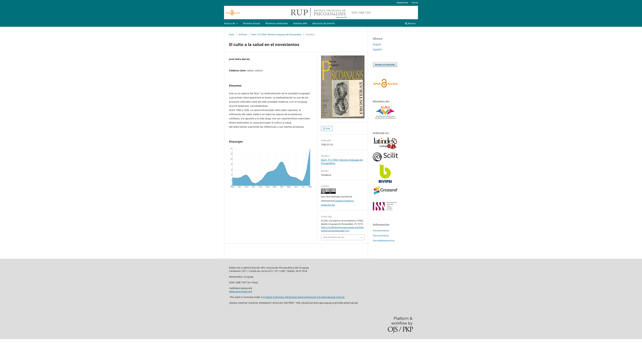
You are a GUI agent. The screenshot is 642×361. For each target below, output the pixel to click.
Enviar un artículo (385, 64)
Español (377, 49)
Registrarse (402, 2)
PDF (328, 128)
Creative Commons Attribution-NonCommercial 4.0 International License (303, 297)
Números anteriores (276, 23)
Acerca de (230, 23)
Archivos (243, 34)
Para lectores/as (381, 230)
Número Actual (251, 23)
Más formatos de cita (333, 237)
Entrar (415, 2)
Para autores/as (381, 235)
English (377, 44)
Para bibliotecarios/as (383, 240)
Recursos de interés (323, 23)
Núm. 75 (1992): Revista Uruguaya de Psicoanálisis (276, 34)
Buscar (411, 23)
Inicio (231, 34)
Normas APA (300, 23)
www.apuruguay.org (240, 291)
